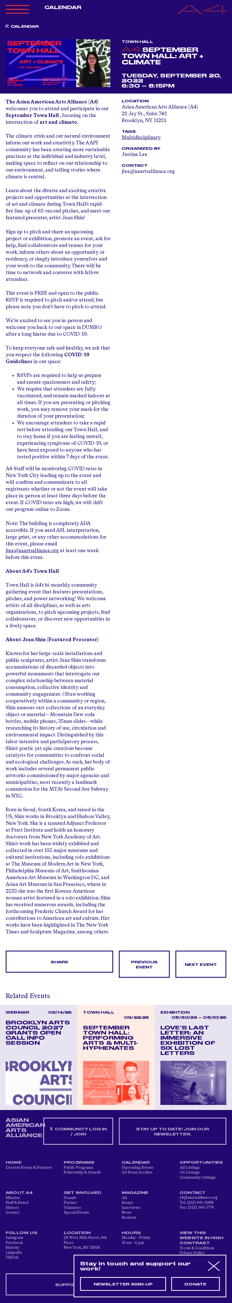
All (124, 1198)
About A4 (19, 1192)
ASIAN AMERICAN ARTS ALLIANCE (25, 1128)
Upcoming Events (137, 1168)
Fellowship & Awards (82, 1172)
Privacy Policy (192, 1253)
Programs (79, 1162)
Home (14, 1162)
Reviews (129, 1218)
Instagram (14, 1238)
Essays (127, 1203)
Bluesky (13, 1248)
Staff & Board (17, 1203)
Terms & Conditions (197, 1248)
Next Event (201, 964)
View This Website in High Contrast (201, 1238)
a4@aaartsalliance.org (199, 1198)
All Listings (190, 1168)
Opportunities (201, 1162)
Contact (13, 1213)
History (12, 1208)
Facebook (14, 1243)
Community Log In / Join (80, 1132)
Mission (13, 1198)
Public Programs (78, 1168)
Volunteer (72, 1208)
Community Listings (198, 1178)
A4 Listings (190, 1172)
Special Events (76, 1213)
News (127, 1213)
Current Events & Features (29, 1168)
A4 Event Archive (137, 1172)
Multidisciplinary (141, 137)
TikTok (12, 1257)
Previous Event (144, 965)
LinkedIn (14, 1253)
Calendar (62, 7)
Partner (70, 1203)
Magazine (135, 1192)
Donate (70, 1198)
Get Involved (82, 1192)
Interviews (131, 1208)
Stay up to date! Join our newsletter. (172, 1132)
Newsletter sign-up (123, 1284)
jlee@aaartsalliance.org (32, 550)
